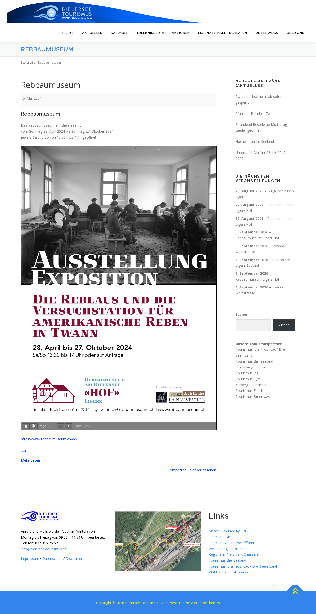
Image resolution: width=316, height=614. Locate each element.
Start (68, 33)
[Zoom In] (68, 426)
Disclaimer (74, 558)
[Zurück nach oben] (295, 591)
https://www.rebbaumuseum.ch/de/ (49, 439)
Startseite (28, 63)
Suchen (242, 314)
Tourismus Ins (247, 373)
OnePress (170, 602)
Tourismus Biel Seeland (254, 361)
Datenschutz (52, 558)
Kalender (120, 33)
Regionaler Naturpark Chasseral (234, 554)
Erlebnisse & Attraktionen (163, 33)
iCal (24, 450)
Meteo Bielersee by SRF (228, 531)
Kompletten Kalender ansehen (192, 470)
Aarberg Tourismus (251, 384)
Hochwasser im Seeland (255, 141)
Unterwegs (267, 33)
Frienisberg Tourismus (253, 367)
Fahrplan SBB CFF (223, 536)
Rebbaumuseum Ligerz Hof (257, 238)
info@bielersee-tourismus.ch (43, 549)
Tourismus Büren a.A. (253, 396)
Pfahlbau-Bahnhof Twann (256, 113)
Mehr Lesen (30, 460)
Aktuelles (92, 33)
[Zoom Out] (60, 426)
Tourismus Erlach (249, 390)
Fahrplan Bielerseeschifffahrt (231, 542)
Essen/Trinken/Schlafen (222, 33)
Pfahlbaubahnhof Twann (228, 572)
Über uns (295, 33)
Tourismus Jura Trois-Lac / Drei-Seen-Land (243, 566)
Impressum (30, 558)
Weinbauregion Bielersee (228, 548)
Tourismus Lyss (248, 378)
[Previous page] (26, 426)
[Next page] (34, 426)
